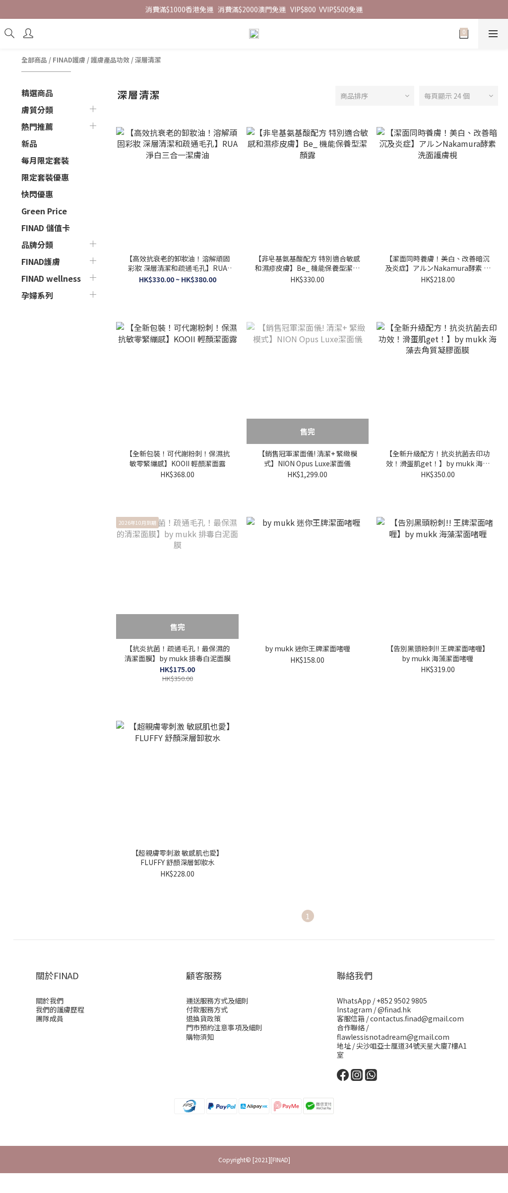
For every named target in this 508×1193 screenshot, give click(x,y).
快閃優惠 (37, 194)
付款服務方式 (207, 1009)
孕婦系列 (37, 295)
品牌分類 (37, 245)
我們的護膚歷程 (60, 1009)
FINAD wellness (51, 278)
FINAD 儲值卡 (45, 228)
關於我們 (50, 1000)
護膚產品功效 (110, 59)
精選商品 (37, 93)
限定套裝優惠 (45, 177)
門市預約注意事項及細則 (224, 1027)
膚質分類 (37, 110)
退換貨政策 (203, 1018)
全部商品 (34, 59)
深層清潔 (148, 59)
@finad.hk (394, 1009)
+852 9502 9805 (402, 1000)
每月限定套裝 (45, 160)
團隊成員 (50, 1018)
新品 (29, 143)
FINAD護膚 (69, 59)
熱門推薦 (37, 126)
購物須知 (200, 1037)
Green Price (44, 211)
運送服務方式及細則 (217, 1000)
